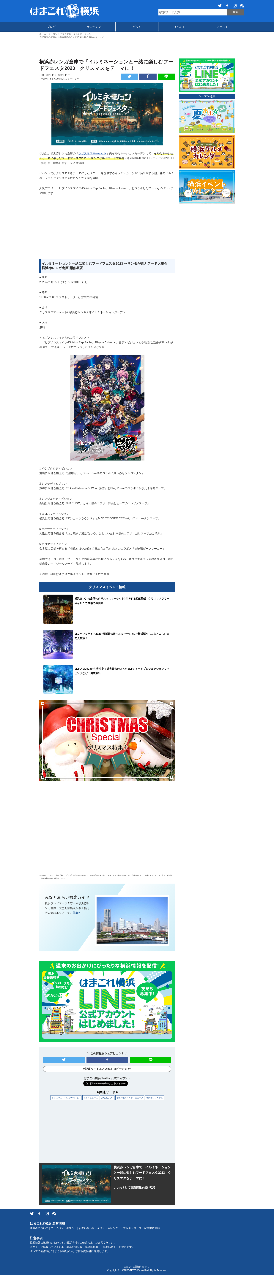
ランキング (94, 26)
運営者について (39, 1228)
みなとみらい (107, 1098)
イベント (179, 26)
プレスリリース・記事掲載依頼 (141, 1228)
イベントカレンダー (109, 1228)
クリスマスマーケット (92, 153)
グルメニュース (91, 1098)
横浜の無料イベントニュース (129, 1098)
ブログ (51, 26)
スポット (222, 26)
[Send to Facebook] (148, 77)
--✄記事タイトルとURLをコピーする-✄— (60, 78)
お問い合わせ (87, 1228)
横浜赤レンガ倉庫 (154, 1098)
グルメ (137, 26)
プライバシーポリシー (64, 1228)
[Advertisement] (137, 48)
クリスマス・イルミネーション (66, 1098)
